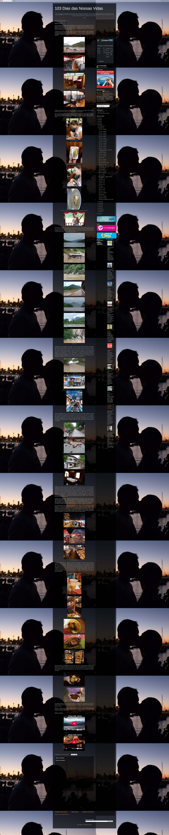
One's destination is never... (104, 162)
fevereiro (101, 209)
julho (100, 201)
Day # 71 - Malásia (102, 172)
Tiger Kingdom (101, 194)
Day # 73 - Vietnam (102, 167)
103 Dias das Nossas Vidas (79, 8)
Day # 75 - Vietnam (102, 164)
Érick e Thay (106, 91)
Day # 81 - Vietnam (102, 148)
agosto (100, 127)
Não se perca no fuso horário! (103, 113)
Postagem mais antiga (88, 812)
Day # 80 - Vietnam (102, 152)
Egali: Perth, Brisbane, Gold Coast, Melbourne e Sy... (105, 150)
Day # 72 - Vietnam (102, 170)
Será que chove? (101, 111)
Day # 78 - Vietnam (102, 155)
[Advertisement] (74, 801)
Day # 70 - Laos (102, 175)
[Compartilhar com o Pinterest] (76, 754)
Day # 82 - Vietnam (102, 146)
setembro (101, 126)
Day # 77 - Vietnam (102, 159)
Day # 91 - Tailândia (102, 129)
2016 (99, 117)
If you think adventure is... (104, 139)
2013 (99, 122)
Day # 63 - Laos (102, 191)
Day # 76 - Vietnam (102, 160)
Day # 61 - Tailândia (102, 196)
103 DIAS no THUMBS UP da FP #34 (106, 199)
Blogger (90, 824)
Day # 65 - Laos (102, 187)
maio (100, 204)
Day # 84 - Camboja (102, 143)
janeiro (100, 211)
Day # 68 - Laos (102, 181)
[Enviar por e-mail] (71, 754)
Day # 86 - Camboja (102, 138)
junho (100, 203)
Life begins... (101, 186)
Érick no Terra (101, 157)
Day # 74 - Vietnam (102, 165)
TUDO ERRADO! (102, 169)
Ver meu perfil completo (101, 101)
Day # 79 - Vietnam (102, 154)
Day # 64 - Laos (102, 189)
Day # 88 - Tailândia (102, 134)
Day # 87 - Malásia (102, 136)
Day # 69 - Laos (102, 179)
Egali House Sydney (103, 197)
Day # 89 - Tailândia (102, 133)
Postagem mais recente (61, 812)
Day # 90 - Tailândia (102, 131)
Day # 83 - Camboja (102, 144)
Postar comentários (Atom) (63, 814)
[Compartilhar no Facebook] (75, 754)
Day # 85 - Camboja (102, 141)
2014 (99, 121)
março (100, 208)
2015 (99, 119)
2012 (99, 124)
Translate (106, 107)
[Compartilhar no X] (74, 754)
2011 (99, 213)
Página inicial (74, 812)
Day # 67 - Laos (102, 182)
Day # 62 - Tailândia (102, 192)
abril (100, 206)
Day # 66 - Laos (102, 184)
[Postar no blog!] (72, 754)
